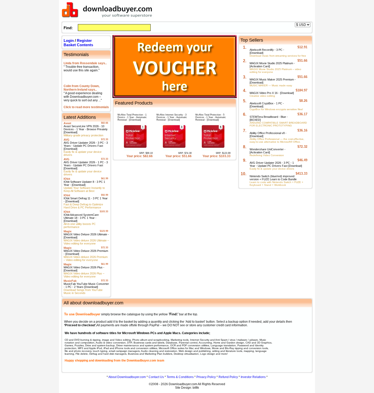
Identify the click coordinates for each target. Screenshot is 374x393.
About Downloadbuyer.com (127, 377)
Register (84, 40)
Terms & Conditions (180, 377)
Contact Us (156, 377)
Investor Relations (253, 377)
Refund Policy (228, 377)
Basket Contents (78, 45)
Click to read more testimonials (86, 107)
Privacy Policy (206, 377)
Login (69, 40)
